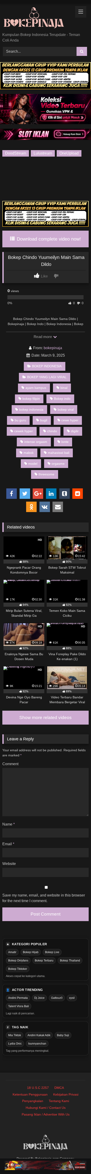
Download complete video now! (48, 239)
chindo (52, 431)
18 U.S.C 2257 (38, 1088)
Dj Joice (39, 998)
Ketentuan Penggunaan (30, 1094)
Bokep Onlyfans (18, 960)
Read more (43, 337)
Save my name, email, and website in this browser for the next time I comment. (43, 898)
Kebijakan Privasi (65, 1094)
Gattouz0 (57, 998)
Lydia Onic (15, 1043)
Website (9, 864)
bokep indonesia (31, 409)
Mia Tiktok (14, 1035)
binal (63, 388)
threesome (46, 474)
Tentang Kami (59, 1101)
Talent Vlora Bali (18, 1006)
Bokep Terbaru (44, 960)
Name (8, 824)
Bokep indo (62, 398)
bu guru (20, 420)
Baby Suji (63, 1035)
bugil (43, 420)
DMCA (59, 1088)
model (32, 463)
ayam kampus (35, 388)
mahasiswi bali (58, 453)
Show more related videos (45, 717)
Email (8, 844)
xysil (72, 998)
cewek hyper (23, 431)
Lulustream (43, 153)
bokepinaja (53, 348)
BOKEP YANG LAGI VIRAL (46, 377)
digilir (75, 431)
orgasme (58, 463)
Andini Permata (18, 998)
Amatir (12, 952)
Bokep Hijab (30, 952)
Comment (10, 764)
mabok (29, 453)
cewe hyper (69, 420)
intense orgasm (35, 442)
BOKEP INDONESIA (47, 366)
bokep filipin (31, 398)
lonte (65, 442)
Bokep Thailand (70, 960)
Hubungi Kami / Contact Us (46, 1107)
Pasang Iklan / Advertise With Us (46, 1114)
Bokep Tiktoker (17, 969)
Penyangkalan (32, 1101)
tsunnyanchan (37, 1043)
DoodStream (15, 153)
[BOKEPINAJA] (37, 18)
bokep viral (66, 409)
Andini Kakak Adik (39, 1035)
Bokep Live (52, 952)
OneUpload (69, 153)
